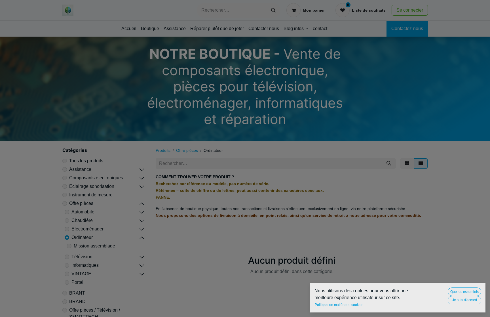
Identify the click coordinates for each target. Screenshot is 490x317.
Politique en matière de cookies (339, 305)
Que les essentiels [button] (464, 292)
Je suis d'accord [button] (464, 300)
